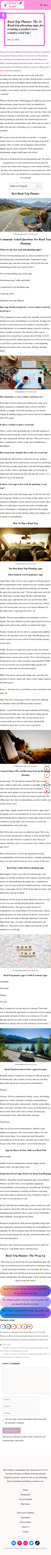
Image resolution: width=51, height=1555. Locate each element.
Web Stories (25, 1504)
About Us (25, 1526)
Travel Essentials (25, 1499)
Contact (26, 1531)
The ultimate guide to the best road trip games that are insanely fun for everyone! (25, 1301)
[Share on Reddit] (19, 1326)
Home (25, 1489)
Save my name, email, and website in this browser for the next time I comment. (25, 1421)
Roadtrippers (5, 446)
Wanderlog (39, 442)
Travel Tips (7, 1344)
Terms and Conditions (25, 1512)
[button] (3, 15)
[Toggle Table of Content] (37, 186)
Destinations (25, 1494)
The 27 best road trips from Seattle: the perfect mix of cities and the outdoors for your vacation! (25, 1312)
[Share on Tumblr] (24, 1326)
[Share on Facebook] (2, 1326)
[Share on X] (8, 1326)
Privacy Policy (25, 1522)
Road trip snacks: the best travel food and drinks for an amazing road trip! (25, 1290)
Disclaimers (25, 1517)
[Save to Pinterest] (13, 1326)
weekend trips (17, 170)
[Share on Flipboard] (30, 1326)
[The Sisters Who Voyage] (12, 5)
